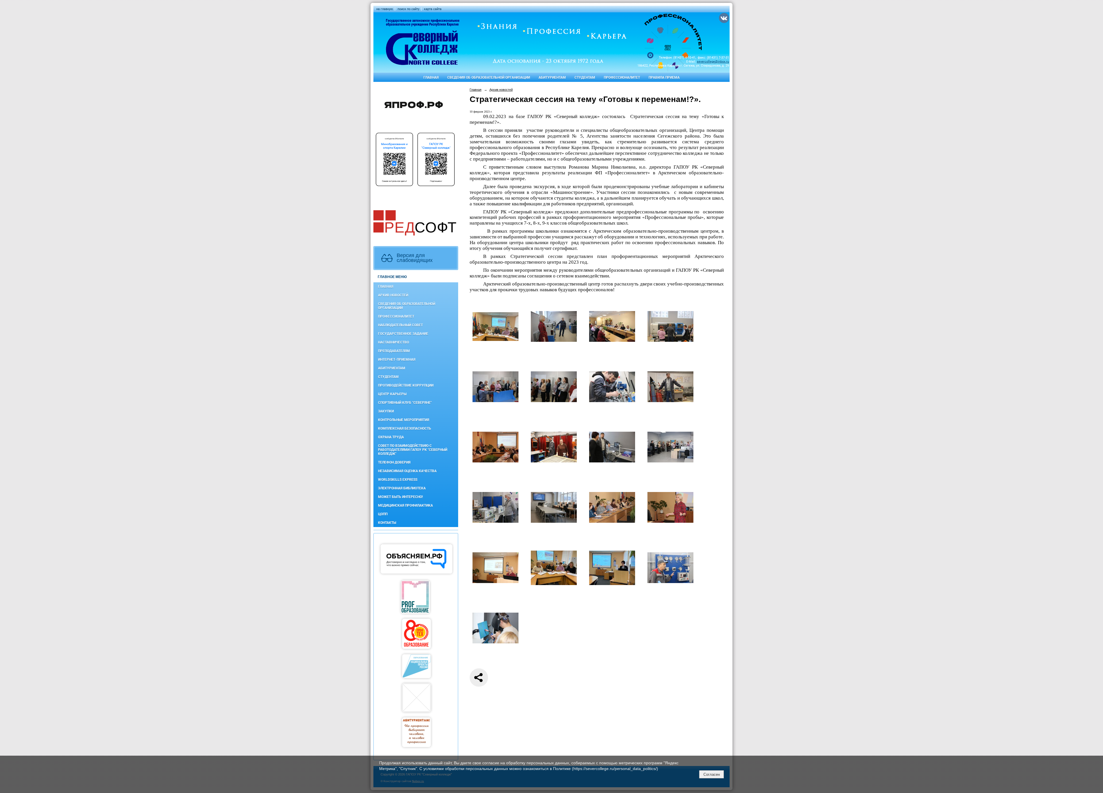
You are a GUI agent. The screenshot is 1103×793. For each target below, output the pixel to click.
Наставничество (393, 342)
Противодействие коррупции (405, 385)
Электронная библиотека (402, 488)
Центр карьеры (392, 394)
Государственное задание (403, 334)
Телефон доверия (394, 462)
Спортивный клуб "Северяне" (405, 403)
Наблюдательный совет (400, 325)
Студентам (584, 78)
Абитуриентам (552, 78)
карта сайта (432, 9)
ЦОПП (382, 514)
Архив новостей (393, 295)
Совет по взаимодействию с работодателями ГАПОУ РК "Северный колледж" (412, 450)
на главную (384, 9)
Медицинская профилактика (405, 505)
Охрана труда (391, 437)
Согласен (711, 774)
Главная (431, 78)
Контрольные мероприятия (403, 420)
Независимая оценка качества (407, 471)
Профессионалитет (622, 78)
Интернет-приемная (396, 360)
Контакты (387, 523)
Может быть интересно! (400, 497)
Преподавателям (394, 351)
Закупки (386, 411)
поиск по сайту (408, 9)
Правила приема (664, 78)
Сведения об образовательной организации (488, 78)
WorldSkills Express (397, 480)
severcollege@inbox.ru (713, 61)
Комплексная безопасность (404, 429)
